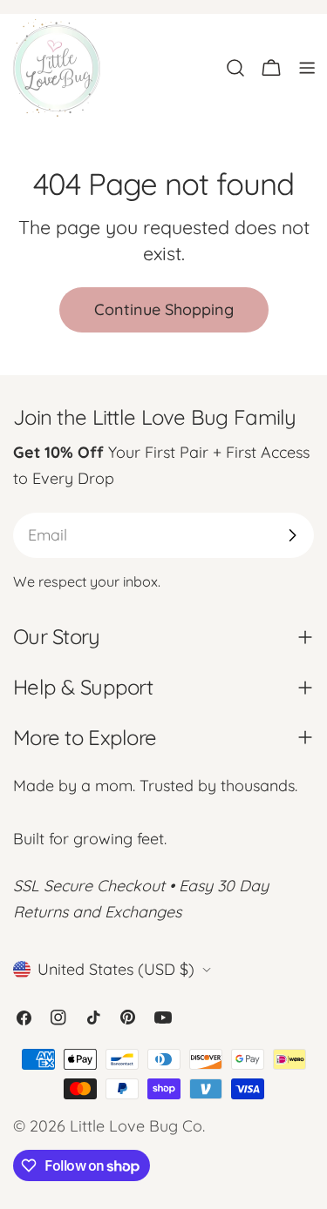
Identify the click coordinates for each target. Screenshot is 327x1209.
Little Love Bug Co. (137, 1126)
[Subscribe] (292, 535)
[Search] (235, 67)
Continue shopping (164, 309)
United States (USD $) (115, 969)
